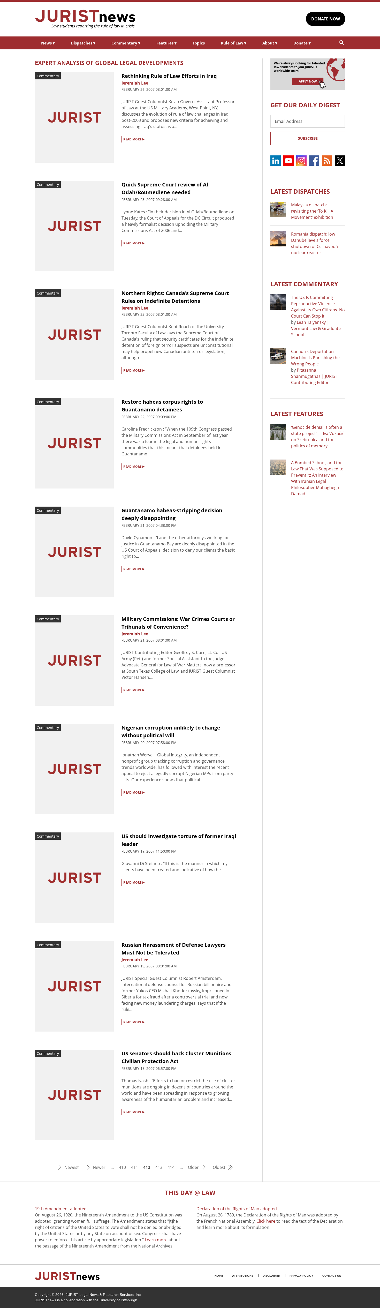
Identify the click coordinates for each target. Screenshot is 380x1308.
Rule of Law (233, 43)
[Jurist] (85, 19)
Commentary (125, 43)
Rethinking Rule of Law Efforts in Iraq (169, 75)
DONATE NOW (325, 19)
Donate (302, 43)
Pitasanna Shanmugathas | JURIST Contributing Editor (314, 376)
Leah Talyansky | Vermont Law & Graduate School (316, 328)
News (48, 43)
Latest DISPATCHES (300, 191)
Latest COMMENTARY (304, 284)
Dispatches (83, 43)
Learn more (156, 1240)
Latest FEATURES (296, 413)
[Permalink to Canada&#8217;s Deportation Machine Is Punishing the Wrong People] (278, 356)
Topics (199, 43)
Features (166, 43)
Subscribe (308, 138)
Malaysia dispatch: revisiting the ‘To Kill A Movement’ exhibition (312, 211)
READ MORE (134, 139)
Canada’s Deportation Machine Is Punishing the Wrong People (315, 358)
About (269, 43)
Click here (265, 1221)
